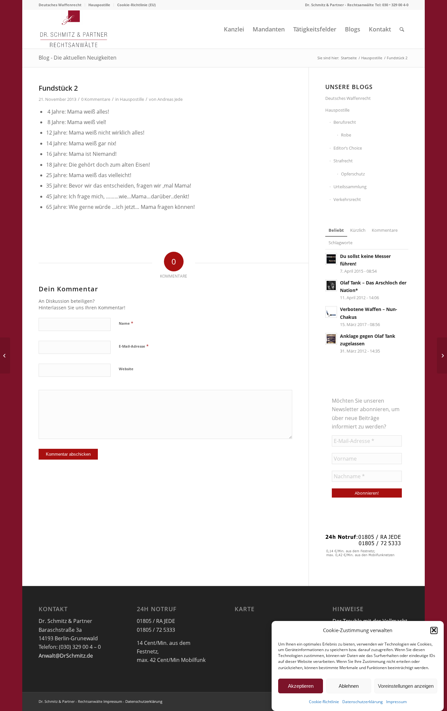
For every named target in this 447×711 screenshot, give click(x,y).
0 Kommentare (95, 99)
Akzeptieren (300, 686)
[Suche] (401, 29)
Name (126, 323)
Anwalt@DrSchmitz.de (66, 655)
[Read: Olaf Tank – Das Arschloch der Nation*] (331, 285)
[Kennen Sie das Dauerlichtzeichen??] (5, 355)
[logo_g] (74, 29)
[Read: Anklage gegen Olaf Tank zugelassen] (331, 339)
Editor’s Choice (347, 148)
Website (126, 368)
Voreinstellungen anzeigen (406, 686)
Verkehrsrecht (347, 199)
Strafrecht (343, 161)
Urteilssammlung (350, 187)
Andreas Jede (170, 99)
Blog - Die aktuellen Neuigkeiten (77, 57)
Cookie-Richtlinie (324, 701)
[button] (434, 630)
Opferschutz (353, 174)
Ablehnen (349, 686)
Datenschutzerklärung (362, 701)
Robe (346, 135)
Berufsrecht (344, 122)
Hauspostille (99, 4)
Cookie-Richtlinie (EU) (136, 4)
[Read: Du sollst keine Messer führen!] (331, 259)
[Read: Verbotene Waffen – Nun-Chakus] (331, 312)
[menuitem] (62, 5)
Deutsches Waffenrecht (60, 4)
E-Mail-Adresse (134, 346)
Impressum (396, 701)
